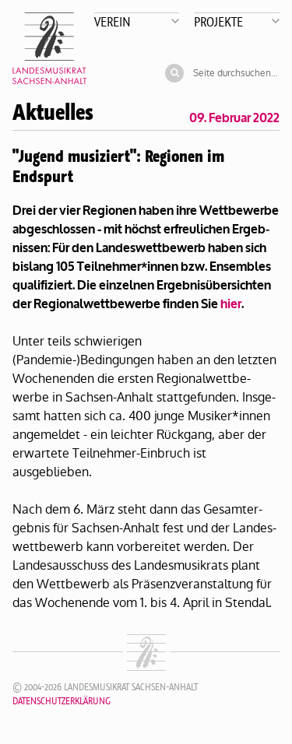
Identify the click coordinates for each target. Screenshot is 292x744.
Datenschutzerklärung (61, 700)
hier (230, 304)
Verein (112, 21)
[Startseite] (49, 48)
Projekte (218, 21)
